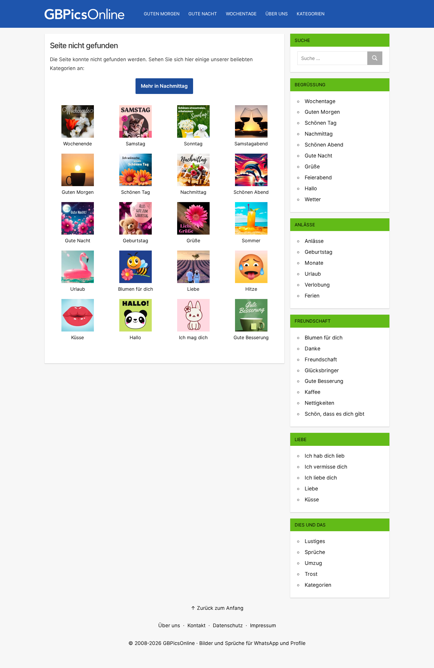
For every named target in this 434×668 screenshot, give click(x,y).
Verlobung (317, 285)
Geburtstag (318, 252)
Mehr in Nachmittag (164, 86)
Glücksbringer (322, 370)
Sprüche (315, 552)
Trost (311, 574)
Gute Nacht (202, 14)
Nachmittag (319, 134)
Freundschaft (321, 359)
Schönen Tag (321, 123)
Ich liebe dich (321, 477)
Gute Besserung (324, 381)
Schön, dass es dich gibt (334, 414)
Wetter (313, 199)
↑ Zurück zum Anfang (217, 608)
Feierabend (318, 177)
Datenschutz (228, 625)
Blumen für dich (323, 337)
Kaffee (312, 392)
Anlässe (314, 241)
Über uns (276, 14)
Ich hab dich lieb (325, 456)
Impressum (263, 625)
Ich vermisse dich (326, 467)
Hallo (311, 188)
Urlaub (313, 274)
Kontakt (196, 625)
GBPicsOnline (179, 643)
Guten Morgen (162, 14)
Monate (314, 263)
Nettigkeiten (319, 403)
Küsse (312, 499)
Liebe (311, 488)
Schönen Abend (324, 145)
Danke (312, 348)
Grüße (312, 166)
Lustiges (315, 541)
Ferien (312, 295)
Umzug (313, 563)
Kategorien (310, 14)
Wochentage (241, 14)
